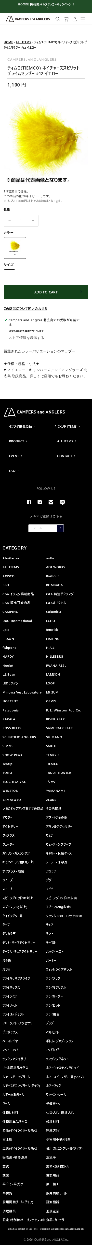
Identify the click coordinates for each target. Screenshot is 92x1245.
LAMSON (53, 674)
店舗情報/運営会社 (76, 1229)
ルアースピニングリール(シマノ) (65, 1077)
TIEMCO (52, 764)
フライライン (9, 996)
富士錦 (7, 1139)
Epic (5, 629)
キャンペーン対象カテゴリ (18, 862)
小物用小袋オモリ (58, 1139)
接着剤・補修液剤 (15, 1157)
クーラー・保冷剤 (57, 862)
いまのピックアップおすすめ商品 (23, 808)
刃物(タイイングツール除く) (19, 1130)
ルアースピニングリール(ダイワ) (21, 1086)
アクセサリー (10, 826)
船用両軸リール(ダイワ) (17, 1202)
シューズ (7, 880)
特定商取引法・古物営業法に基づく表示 (54, 1229)
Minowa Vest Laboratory (22, 692)
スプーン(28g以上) (14, 907)
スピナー (51, 889)
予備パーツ (53, 1103)
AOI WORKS (55, 567)
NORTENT (10, 701)
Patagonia (10, 710)
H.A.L (50, 647)
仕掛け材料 (10, 1112)
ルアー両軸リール (13, 1094)
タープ (6, 925)
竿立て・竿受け (12, 1184)
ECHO (50, 621)
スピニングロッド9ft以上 (17, 898)
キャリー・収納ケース (59, 853)
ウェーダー (8, 844)
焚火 (5, 1166)
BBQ (5, 585)
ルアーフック (53, 1086)
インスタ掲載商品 (20, 426)
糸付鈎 (7, 1193)
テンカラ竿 (9, 933)
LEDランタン (10, 683)
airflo (50, 558)
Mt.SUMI (53, 692)
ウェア (49, 835)
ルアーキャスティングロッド (62, 1068)
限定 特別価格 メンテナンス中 (24, 1220)
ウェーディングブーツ (58, 844)
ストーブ (7, 889)
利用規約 (21, 1229)
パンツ (6, 969)
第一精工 (52, 1184)
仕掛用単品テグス (14, 1121)
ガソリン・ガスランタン (16, 853)
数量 (7, 209)
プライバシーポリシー (32, 1229)
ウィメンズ (8, 835)
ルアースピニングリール (16, 1077)
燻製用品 (52, 1175)
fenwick (52, 629)
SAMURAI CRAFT (59, 728)
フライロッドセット (13, 1014)
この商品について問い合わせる (25, 308)
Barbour (52, 576)
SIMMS (7, 746)
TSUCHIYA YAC (14, 782)
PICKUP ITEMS (65, 426)
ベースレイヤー (11, 1041)
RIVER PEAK (55, 719)
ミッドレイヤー (54, 1050)
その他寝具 (54, 808)
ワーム (6, 1103)
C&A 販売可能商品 (16, 603)
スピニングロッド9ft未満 (61, 898)
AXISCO (8, 576)
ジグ (49, 880)
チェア (49, 925)
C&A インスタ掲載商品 (18, 594)
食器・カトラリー (56, 1220)
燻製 (5, 1175)
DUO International (17, 621)
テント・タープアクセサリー (18, 943)
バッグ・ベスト (55, 951)
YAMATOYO (11, 799)
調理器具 (9, 1211)
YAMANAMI (55, 790)
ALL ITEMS (23, 42)
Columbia (53, 611)
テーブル (51, 943)
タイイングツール (12, 916)
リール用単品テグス (15, 1068)
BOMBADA (54, 585)
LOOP (50, 683)
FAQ (12, 470)
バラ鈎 (6, 960)
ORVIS (51, 701)
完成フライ (53, 1130)
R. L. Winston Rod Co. (63, 710)
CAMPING (10, 611)
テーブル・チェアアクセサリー (19, 951)
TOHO (7, 772)
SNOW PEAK (12, 755)
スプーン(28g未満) (58, 907)
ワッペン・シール (56, 1094)
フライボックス (11, 987)
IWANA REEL (56, 665)
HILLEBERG (54, 656)
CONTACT (64, 456)
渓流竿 (51, 1157)
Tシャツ (51, 782)
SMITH (51, 746)
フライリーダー (54, 996)
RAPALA (8, 719)
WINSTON (10, 790)
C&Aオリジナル (56, 603)
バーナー (51, 960)
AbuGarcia (10, 558)
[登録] (60, 528)
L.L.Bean (8, 674)
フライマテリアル (56, 987)
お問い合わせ (12, 1229)
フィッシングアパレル (59, 969)
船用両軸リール (56, 1193)
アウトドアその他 (56, 817)
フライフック (53, 978)
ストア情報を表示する (26, 338)
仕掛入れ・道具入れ (60, 1112)
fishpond (9, 647)
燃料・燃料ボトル (57, 1166)
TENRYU (52, 755)
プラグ (50, 1023)
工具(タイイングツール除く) (19, 1148)
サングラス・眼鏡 (13, 871)
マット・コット (10, 1050)
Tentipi (7, 764)
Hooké (7, 665)
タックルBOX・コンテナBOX (64, 916)
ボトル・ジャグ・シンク (60, 1041)
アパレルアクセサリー (59, 826)
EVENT (14, 456)
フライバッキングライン (16, 978)
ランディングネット (57, 1059)
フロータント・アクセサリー (18, 1023)
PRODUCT (16, 441)
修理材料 (52, 1121)
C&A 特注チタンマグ (60, 594)
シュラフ (51, 871)
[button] (58, 19)
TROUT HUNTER (58, 772)
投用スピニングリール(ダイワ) (64, 1148)
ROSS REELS (11, 728)
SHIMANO (54, 737)
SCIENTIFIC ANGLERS (19, 737)
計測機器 (52, 1202)
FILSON (8, 639)
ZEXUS (51, 799)
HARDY (8, 656)
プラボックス (10, 1032)
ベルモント (52, 1032)
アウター (7, 817)
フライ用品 (53, 1014)
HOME (8, 42)
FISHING (53, 639)
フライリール (9, 1005)
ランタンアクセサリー (15, 1059)
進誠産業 (52, 1211)
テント (50, 933)
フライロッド (53, 1005)
